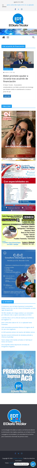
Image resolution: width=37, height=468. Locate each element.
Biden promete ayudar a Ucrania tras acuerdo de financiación (15, 78)
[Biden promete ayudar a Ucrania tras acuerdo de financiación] (18, 59)
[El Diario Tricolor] (3, 37)
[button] (33, 464)
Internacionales (8, 69)
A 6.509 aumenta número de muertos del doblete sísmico (18, 332)
